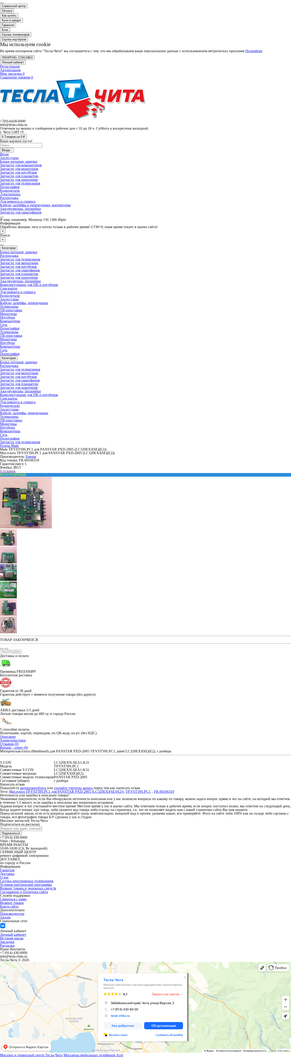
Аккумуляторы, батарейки (20, 209)
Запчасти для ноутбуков (18, 172)
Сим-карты (8, 288)
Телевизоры (9, 306)
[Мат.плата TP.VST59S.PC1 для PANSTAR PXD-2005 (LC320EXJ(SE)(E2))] (26, 527)
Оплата (7, 10)
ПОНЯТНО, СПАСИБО (17, 57)
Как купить (9, 15)
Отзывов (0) (9, 744)
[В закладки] (2, 648)
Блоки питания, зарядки (18, 161)
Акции (5, 917)
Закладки (7, 942)
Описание (8, 737)
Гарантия (8, 25)
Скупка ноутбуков (14, 39)
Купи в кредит (11, 20)
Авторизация (10, 70)
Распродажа (9, 198)
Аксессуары (9, 158)
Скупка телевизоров (16, 34)
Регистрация (10, 66)
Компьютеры (10, 321)
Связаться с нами (13, 899)
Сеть (3, 325)
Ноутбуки (7, 317)
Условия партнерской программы (26, 885)
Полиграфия (9, 187)
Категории (9, 358)
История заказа (11, 938)
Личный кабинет (13, 934)
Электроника (10, 194)
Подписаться (11, 833)
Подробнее (253, 51)
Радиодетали (10, 190)
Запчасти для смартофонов (21, 212)
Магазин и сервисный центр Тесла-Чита (31, 1055)
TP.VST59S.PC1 (137, 791)
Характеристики (13, 740)
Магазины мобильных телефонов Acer (93, 1055)
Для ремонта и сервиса (17, 201)
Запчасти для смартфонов (20, 270)
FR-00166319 (164, 791)
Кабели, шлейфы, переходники (24, 303)
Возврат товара (12, 903)
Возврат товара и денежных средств (28, 888)
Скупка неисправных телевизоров (26, 881)
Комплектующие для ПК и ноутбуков (29, 285)
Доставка (7, 874)
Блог (5, 30)
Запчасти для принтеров (19, 180)
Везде (4, 154)
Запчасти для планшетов (19, 176)
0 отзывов (7, 471)
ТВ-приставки (11, 310)
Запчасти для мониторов (19, 169)
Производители (12, 914)
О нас (4, 877)
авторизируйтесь (33, 788)
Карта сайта (9, 906)
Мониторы (8, 314)
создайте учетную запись (73, 788)
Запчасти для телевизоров (20, 183)
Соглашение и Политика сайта (24, 892)
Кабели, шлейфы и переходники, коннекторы (35, 205)
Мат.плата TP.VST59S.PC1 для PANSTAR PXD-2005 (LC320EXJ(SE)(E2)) (66, 791)
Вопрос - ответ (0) (14, 747)
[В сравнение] (6, 648)
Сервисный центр (14, 6)
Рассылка (7, 945)
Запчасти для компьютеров (21, 165)
